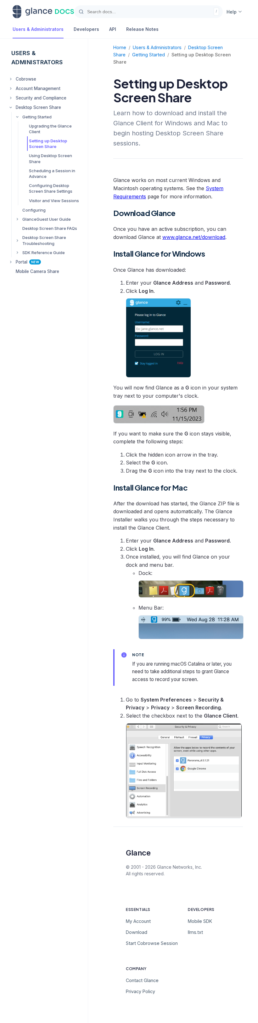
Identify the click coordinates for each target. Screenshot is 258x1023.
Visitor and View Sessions (54, 200)
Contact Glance (142, 980)
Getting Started (37, 116)
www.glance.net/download (193, 237)
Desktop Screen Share (38, 107)
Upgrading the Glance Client (50, 128)
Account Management (38, 88)
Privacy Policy (140, 991)
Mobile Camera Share (37, 271)
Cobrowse (26, 79)
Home (119, 47)
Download (136, 932)
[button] (148, 11)
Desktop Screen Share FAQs (49, 228)
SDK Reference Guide (43, 252)
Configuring (34, 210)
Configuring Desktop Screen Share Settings (50, 188)
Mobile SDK (200, 921)
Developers (86, 29)
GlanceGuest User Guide (46, 219)
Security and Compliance (41, 97)
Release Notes (142, 29)
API (112, 29)
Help (232, 11)
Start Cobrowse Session (152, 943)
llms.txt (195, 932)
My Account (138, 921)
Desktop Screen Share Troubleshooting (44, 240)
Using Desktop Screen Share (50, 158)
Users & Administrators (38, 29)
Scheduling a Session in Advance (52, 173)
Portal (27, 261)
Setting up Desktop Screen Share (48, 143)
